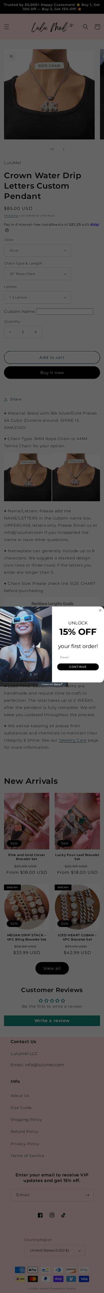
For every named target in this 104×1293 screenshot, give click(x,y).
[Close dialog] (100, 610)
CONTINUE (78, 666)
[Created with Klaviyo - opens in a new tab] (52, 684)
